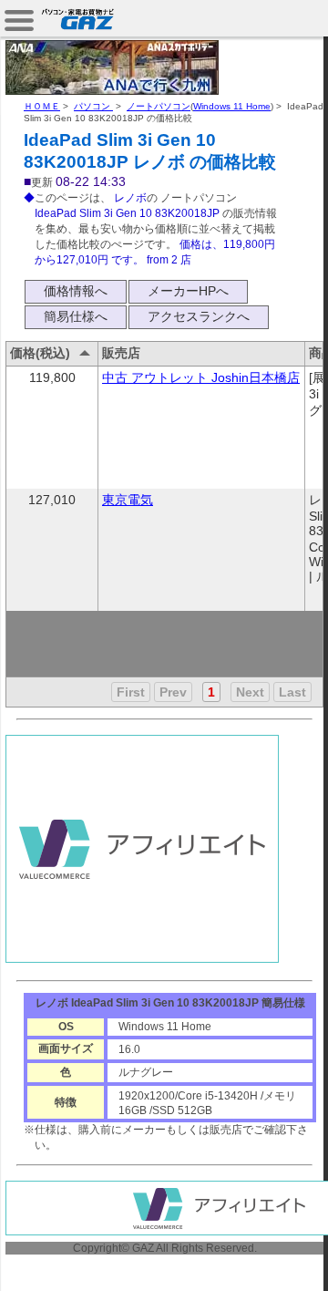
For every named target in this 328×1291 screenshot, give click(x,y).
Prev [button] (173, 692)
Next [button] (250, 692)
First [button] (131, 692)
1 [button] (211, 692)
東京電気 (127, 499)
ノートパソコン (158, 106)
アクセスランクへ (199, 316)
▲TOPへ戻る (263, 1256)
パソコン (93, 106)
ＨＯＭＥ (42, 106)
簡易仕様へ (76, 316)
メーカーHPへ (188, 291)
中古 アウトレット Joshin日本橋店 (201, 377)
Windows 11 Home (232, 106)
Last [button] (292, 692)
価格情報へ (76, 291)
